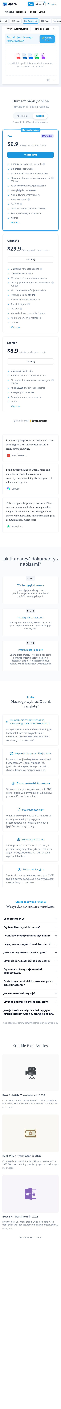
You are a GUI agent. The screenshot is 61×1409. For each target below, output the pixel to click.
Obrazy (17, 21)
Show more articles (30, 1237)
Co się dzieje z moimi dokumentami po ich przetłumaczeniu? (28, 983)
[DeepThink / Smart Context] (54, 80)
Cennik (41, 11)
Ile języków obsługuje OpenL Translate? (27, 944)
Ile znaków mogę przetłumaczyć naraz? (27, 935)
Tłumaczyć (9, 11)
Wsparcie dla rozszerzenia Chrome (28, 208)
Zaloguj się (52, 4)
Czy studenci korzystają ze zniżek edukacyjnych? (23, 971)
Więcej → (15, 406)
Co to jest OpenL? (14, 918)
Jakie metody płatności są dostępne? (25, 952)
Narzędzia (21, 11)
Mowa (46, 21)
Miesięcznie (23, 115)
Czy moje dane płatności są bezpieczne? (27, 961)
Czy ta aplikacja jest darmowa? (22, 927)
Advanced (40, 4)
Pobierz (32, 11)
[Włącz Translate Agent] (48, 80)
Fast (31, 4)
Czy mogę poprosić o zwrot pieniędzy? (26, 1001)
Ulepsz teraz (30, 154)
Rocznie (40, 115)
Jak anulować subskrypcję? (19, 993)
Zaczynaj (30, 361)
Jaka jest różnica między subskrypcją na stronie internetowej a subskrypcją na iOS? (29, 1012)
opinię (54, 1022)
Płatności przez (22, 421)
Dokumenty (32, 21)
